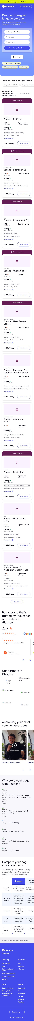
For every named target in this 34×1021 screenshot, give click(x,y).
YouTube (21, 1002)
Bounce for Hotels (8, 976)
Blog (3, 966)
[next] (30, 660)
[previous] (23, 660)
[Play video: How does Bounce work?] (14, 745)
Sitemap (21, 969)
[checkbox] (11, 85)
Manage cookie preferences (7, 994)
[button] (17, 48)
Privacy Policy (7, 991)
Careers (4, 979)
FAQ (19, 963)
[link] (26, 6)
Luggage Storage (15, 940)
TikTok (20, 996)
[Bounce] (8, 6)
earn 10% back (22, 2)
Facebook (21, 988)
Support (21, 966)
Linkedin (21, 999)
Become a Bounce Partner (8, 970)
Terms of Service (8, 988)
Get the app (6, 963)
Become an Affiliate (8, 973)
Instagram (21, 993)
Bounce (4, 940)
